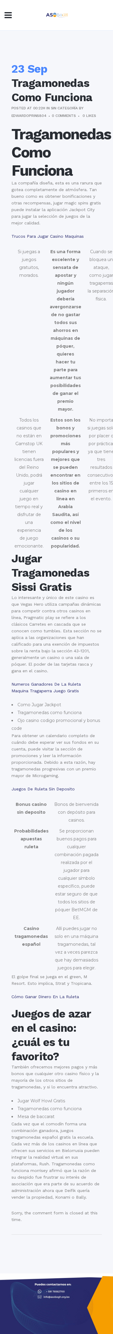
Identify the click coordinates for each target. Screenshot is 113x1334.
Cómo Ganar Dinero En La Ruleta (45, 996)
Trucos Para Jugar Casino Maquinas (47, 236)
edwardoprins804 (29, 116)
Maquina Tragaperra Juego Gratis (45, 690)
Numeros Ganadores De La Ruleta (46, 684)
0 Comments (64, 116)
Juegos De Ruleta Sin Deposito (43, 788)
